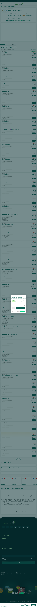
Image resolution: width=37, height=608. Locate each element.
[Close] (25, 296)
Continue (19, 308)
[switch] (24, 305)
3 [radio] (23, 300)
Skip (14, 308)
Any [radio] (13, 300)
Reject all (22, 605)
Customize (28, 605)
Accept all (33, 605)
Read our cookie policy (4, 606)
